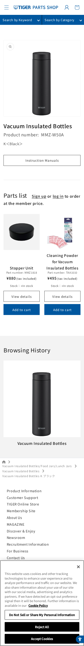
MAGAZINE (15, 524)
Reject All (42, 627)
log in (58, 196)
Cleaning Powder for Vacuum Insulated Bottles (62, 261)
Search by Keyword (17, 20)
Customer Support (22, 497)
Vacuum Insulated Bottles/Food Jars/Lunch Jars (37, 466)
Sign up (39, 196)
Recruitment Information (28, 544)
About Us (14, 517)
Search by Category (59, 20)
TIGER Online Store (23, 504)
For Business (17, 550)
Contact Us (16, 557)
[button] (6, 7)
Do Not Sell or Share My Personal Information (42, 615)
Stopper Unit (21, 267)
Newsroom (16, 537)
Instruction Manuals (42, 160)
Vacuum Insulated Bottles (20, 471)
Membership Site (21, 510)
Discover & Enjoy (21, 530)
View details (21, 296)
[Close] (78, 567)
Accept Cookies (42, 638)
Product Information (24, 490)
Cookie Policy (38, 605)
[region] (42, 603)
